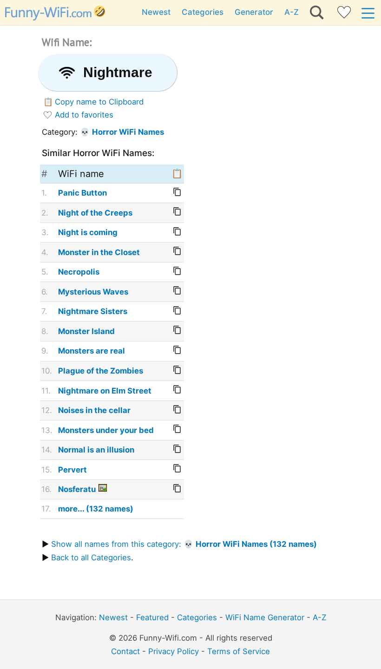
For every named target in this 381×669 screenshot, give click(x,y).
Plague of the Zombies (100, 370)
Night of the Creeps (95, 212)
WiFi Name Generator (264, 617)
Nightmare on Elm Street (104, 390)
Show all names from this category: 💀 (184, 544)
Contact (125, 651)
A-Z (291, 12)
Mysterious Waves (93, 291)
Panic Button (82, 192)
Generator (254, 12)
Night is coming (88, 232)
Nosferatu (77, 489)
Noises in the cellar (94, 410)
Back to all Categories (91, 557)
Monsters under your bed (106, 430)
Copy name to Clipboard (99, 101)
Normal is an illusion (96, 449)
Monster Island (86, 331)
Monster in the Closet (99, 252)
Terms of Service (238, 651)
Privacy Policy (173, 651)
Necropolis (78, 271)
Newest (156, 12)
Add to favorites (84, 114)
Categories (202, 12)
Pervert (72, 469)
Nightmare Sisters (92, 311)
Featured (152, 617)
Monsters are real (91, 350)
